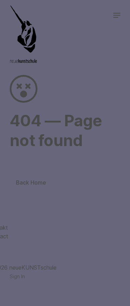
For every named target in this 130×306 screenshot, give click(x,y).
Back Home (31, 182)
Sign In (17, 276)
